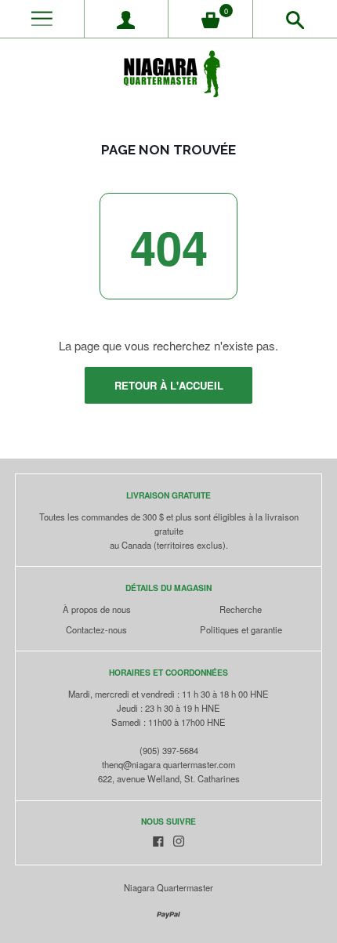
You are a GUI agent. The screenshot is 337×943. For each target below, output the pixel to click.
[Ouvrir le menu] (42, 19)
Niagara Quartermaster (168, 887)
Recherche (240, 609)
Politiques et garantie (241, 629)
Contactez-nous (96, 629)
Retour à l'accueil (168, 385)
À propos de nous (97, 609)
